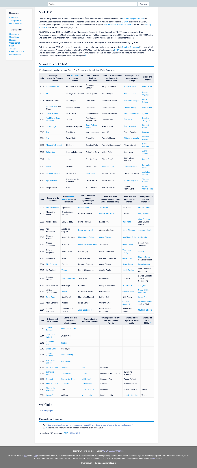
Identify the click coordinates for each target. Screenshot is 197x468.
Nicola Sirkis (143, 290)
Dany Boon (50, 297)
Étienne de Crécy (68, 379)
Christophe (142, 237)
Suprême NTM (88, 389)
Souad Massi (127, 244)
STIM (116, 49)
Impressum (86, 462)
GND (66, 433)
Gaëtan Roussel (49, 328)
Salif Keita (126, 221)
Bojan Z (145, 159)
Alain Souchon (52, 383)
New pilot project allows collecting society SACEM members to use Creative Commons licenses (89, 424)
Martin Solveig (67, 354)
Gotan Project (52, 113)
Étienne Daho (144, 257)
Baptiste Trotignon (146, 119)
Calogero (142, 285)
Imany (48, 166)
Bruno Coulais (130, 93)
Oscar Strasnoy (105, 237)
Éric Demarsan (130, 126)
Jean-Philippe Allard (91, 126)
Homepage (47, 410)
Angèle (64, 291)
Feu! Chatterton (68, 278)
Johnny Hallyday (49, 354)
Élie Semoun (51, 264)
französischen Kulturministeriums (118, 24)
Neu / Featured (15, 23)
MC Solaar (86, 379)
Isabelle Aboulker (131, 395)
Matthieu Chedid (145, 309)
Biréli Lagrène (145, 145)
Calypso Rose (128, 291)
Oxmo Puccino (88, 383)
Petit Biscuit (66, 373)
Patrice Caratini (145, 93)
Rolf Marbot (75, 75)
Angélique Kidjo (129, 237)
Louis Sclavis (145, 100)
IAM (83, 367)
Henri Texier (147, 86)
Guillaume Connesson (87, 244)
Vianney (65, 270)
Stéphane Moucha (131, 138)
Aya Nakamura (52, 180)
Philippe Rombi (130, 166)
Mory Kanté (127, 285)
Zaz (47, 132)
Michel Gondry (108, 166)
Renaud (49, 379)
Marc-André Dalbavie (87, 237)
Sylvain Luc (147, 113)
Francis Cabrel (144, 207)
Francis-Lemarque (68, 197)
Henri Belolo (91, 173)
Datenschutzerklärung (105, 462)
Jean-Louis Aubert (50, 335)
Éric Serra (128, 119)
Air (47, 93)
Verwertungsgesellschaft (133, 18)
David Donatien (53, 119)
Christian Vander (146, 173)
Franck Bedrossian (107, 213)
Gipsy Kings (51, 126)
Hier (35, 455)
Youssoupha (87, 395)
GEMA (125, 21)
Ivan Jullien (147, 107)
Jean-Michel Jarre (68, 328)
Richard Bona (145, 126)
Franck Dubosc (52, 207)
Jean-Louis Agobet (86, 309)
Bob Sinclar (65, 361)
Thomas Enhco (145, 180)
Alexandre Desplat (132, 100)
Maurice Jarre (130, 86)
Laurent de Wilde (147, 166)
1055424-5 (73, 433)
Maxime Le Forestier (50, 389)
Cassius (64, 367)
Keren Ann (142, 297)
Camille (141, 251)
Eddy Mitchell (143, 213)
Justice (64, 342)
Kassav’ (49, 395)
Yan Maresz (104, 207)
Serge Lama (51, 348)
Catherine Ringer (50, 342)
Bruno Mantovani (85, 230)
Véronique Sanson (50, 361)
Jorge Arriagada (131, 180)
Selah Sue (50, 152)
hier (25, 455)
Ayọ (47, 138)
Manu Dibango (128, 230)
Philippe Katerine (145, 301)
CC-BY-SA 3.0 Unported (112, 450)
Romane (145, 132)
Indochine (142, 292)
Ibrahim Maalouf (145, 137)
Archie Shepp (145, 152)
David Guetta (51, 106)
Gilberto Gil (127, 258)
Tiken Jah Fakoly (126, 251)
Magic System (128, 270)
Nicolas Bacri (83, 207)
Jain (48, 159)
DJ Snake (65, 383)
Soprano (85, 373)
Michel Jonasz (52, 367)
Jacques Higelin (145, 230)
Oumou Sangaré (126, 302)
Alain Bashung (144, 219)
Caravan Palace (53, 173)
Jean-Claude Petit (131, 113)
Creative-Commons (130, 47)
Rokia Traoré (127, 264)
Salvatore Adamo (50, 373)
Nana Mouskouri (53, 86)
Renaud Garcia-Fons (147, 187)
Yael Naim (50, 118)
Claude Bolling (130, 107)
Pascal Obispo (144, 264)
